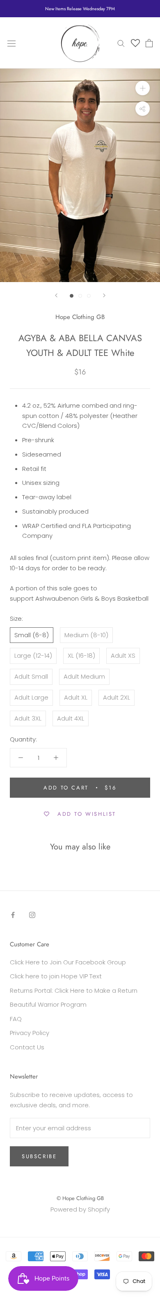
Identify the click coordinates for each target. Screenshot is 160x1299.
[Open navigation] (11, 43)
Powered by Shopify (80, 1209)
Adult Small (31, 676)
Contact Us (27, 1047)
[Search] (121, 42)
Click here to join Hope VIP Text (56, 976)
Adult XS (123, 655)
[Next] (104, 295)
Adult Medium (84, 676)
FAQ (16, 1018)
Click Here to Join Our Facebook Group (68, 962)
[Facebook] (13, 914)
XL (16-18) (81, 655)
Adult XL (75, 697)
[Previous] (56, 295)
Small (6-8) (31, 635)
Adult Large (31, 697)
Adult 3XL (27, 718)
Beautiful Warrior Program (48, 1004)
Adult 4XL (70, 718)
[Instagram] (32, 914)
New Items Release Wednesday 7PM (80, 8)
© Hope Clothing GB (80, 1198)
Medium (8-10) (86, 635)
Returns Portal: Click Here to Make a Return (73, 990)
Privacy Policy (29, 1032)
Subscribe (39, 1156)
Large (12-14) (33, 655)
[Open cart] (149, 43)
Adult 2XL (116, 697)
